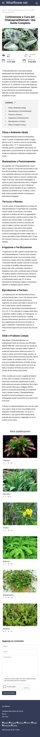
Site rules (5, 717)
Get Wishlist (6, 706)
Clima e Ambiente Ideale (17, 108)
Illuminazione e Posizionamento (19, 111)
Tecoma (6, 528)
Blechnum (6, 629)
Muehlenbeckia (8, 595)
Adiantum (6, 561)
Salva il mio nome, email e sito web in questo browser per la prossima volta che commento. (20, 679)
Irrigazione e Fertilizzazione (18, 118)
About (4, 714)
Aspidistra (6, 494)
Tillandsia (6, 460)
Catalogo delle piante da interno (12, 711)
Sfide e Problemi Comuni (17, 125)
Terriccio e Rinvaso (15, 115)
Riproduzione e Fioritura (16, 121)
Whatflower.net (17, 3)
